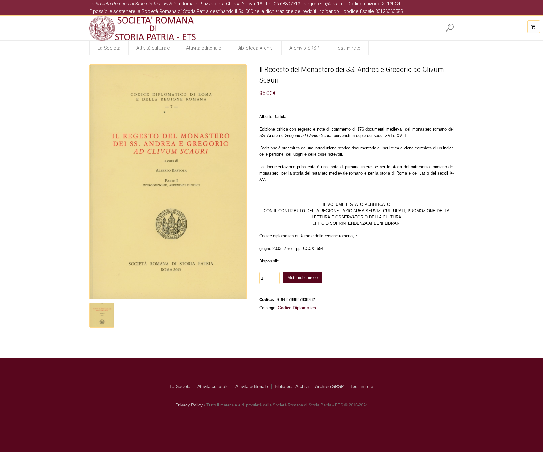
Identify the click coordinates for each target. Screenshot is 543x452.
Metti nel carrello (303, 277)
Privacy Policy (189, 404)
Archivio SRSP (329, 386)
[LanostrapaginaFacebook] (412, 27)
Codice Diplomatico (297, 307)
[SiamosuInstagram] (425, 27)
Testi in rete (361, 386)
